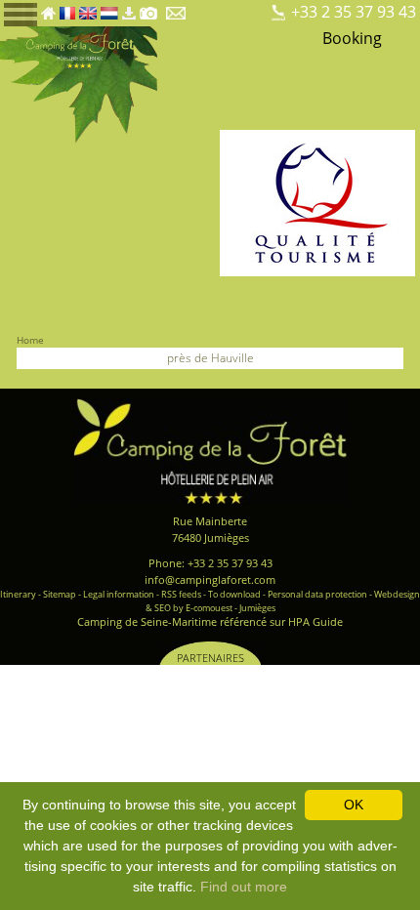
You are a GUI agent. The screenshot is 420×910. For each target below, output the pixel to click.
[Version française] (68, 8)
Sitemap (59, 594)
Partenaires (210, 657)
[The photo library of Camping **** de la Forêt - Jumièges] (148, 8)
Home (30, 340)
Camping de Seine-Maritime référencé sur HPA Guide (210, 621)
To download (234, 594)
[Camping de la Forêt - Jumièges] (210, 449)
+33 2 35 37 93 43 (353, 11)
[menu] (20, 13)
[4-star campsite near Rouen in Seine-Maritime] (78, 83)
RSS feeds (181, 594)
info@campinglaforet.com (210, 579)
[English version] (87, 8)
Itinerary (18, 594)
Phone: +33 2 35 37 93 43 (210, 563)
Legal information (118, 594)
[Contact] (177, 8)
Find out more (243, 886)
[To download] (129, 8)
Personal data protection (317, 594)
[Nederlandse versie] (109, 8)
